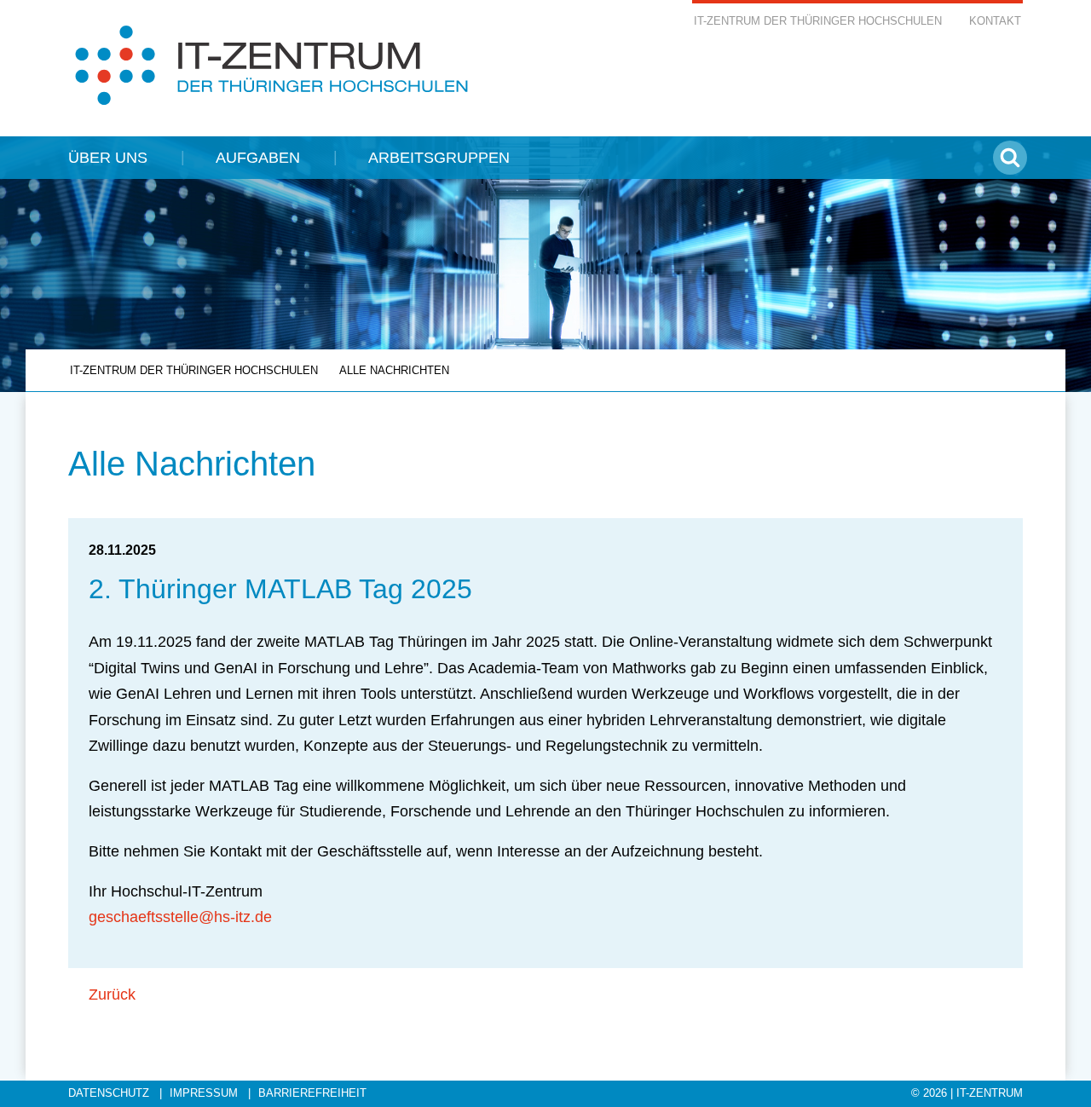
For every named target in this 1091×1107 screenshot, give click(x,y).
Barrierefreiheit (312, 1093)
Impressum (204, 1093)
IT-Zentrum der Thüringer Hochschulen (818, 21)
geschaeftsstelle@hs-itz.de (180, 916)
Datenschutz (108, 1093)
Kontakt (995, 21)
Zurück (112, 994)
